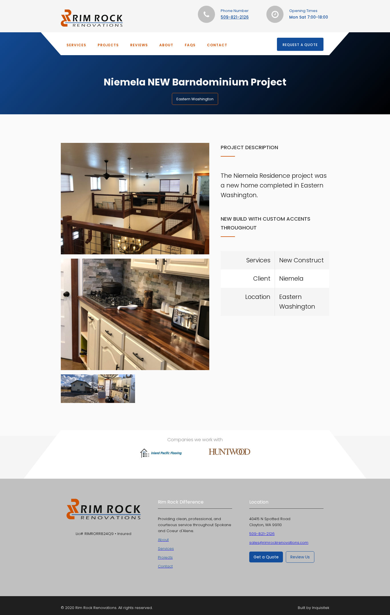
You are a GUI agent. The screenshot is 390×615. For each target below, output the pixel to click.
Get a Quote (266, 557)
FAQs (190, 45)
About (166, 45)
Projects (108, 45)
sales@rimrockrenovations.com (278, 542)
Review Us (300, 557)
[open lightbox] (135, 198)
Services (76, 45)
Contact (217, 45)
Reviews (139, 45)
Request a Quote (300, 44)
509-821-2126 (235, 17)
